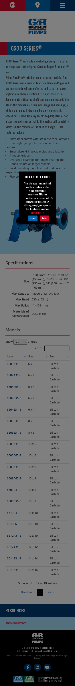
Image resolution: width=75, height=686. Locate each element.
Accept (32, 218)
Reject (45, 218)
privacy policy (37, 212)
